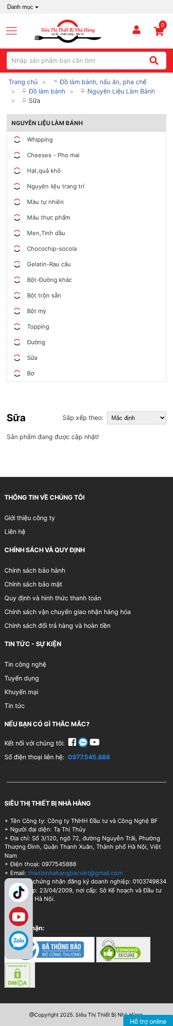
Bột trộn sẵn (44, 295)
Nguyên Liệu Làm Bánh (120, 91)
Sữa (33, 100)
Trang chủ (23, 82)
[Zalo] (18, 940)
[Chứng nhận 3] (19, 974)
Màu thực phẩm (48, 217)
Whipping (40, 139)
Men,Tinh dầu (46, 232)
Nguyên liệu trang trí (55, 186)
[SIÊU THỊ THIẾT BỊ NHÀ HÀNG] (67, 30)
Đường (36, 342)
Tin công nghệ (25, 664)
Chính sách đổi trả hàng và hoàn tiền (57, 625)
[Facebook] (73, 743)
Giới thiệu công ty (29, 517)
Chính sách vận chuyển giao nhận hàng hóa (67, 611)
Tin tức (14, 705)
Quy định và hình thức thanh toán (52, 598)
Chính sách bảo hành (34, 570)
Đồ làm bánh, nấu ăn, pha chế (102, 82)
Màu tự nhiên (45, 201)
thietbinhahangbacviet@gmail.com (75, 872)
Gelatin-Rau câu (49, 264)
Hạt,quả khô (44, 170)
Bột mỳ (36, 310)
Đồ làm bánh (46, 91)
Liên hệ (14, 531)
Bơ (30, 373)
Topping (38, 326)
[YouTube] (95, 743)
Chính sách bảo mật (33, 584)
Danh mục (20, 7)
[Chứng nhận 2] (123, 949)
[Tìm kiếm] (154, 60)
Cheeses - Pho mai (53, 155)
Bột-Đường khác (49, 279)
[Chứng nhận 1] (50, 949)
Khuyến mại (21, 692)
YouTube (18, 916)
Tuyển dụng (21, 678)
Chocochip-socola (52, 248)
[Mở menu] (15, 31)
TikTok (18, 892)
